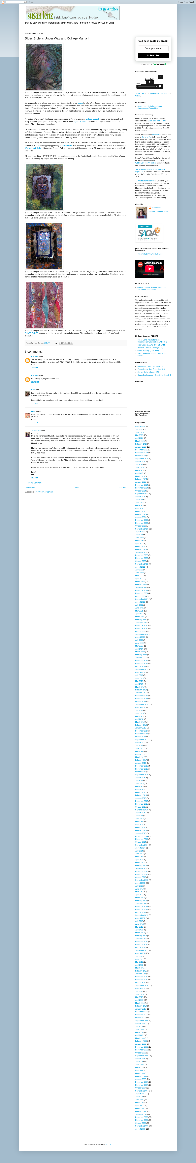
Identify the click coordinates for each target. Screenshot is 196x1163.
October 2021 (140, 596)
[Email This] (60, 343)
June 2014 (139, 854)
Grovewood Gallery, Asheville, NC (150, 366)
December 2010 (141, 977)
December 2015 (141, 801)
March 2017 (140, 757)
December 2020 (141, 625)
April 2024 (139, 508)
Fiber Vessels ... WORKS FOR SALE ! (151, 345)
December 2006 (141, 1117)
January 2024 (140, 517)
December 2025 (141, 450)
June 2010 (139, 994)
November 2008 (141, 1050)
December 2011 (141, 942)
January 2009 (140, 1044)
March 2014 (140, 863)
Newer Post (30, 488)
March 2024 (140, 511)
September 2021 (141, 599)
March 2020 (140, 652)
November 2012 (141, 909)
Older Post (122, 488)
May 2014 (139, 857)
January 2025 (140, 482)
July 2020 (139, 640)
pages (80, 103)
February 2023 (141, 549)
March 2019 (140, 687)
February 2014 (141, 866)
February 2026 (141, 444)
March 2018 (140, 722)
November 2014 (141, 839)
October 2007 (140, 1088)
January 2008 (140, 1079)
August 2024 (140, 497)
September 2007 (141, 1091)
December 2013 (141, 871)
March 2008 (140, 1073)
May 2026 (139, 435)
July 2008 (139, 1062)
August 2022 (140, 567)
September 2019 (141, 669)
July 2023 (139, 535)
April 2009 (139, 1035)
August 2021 (140, 602)
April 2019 (139, 684)
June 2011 (139, 959)
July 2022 (139, 570)
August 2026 (140, 426)
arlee (33, 411)
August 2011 (140, 953)
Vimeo (137, 96)
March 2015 (140, 827)
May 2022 (139, 576)
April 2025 (139, 473)
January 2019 (140, 693)
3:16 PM (34, 478)
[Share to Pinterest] (71, 343)
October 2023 (140, 526)
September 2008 (141, 1056)
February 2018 (141, 725)
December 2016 (141, 766)
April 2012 (139, 930)
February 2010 (141, 1006)
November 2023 (141, 523)
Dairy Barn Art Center (156, 121)
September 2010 (141, 986)
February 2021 (141, 620)
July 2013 (139, 886)
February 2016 (141, 795)
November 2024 (141, 488)
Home (76, 488)
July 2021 (139, 605)
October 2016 (140, 772)
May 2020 (139, 646)
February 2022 (141, 585)
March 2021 (140, 617)
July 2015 (139, 816)
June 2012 (139, 924)
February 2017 (141, 760)
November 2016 (141, 769)
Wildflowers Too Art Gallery (145, 163)
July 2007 (139, 1097)
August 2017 (140, 743)
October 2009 (140, 1018)
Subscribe (153, 55)
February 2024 (141, 514)
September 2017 (141, 740)
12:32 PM (35, 382)
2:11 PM (34, 403)
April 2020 (139, 649)
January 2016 (140, 798)
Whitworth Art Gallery (33, 148)
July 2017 (139, 745)
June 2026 (139, 432)
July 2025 (139, 465)
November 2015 (141, 804)
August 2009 (140, 1024)
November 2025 (141, 453)
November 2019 (141, 664)
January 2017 (140, 763)
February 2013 (141, 901)
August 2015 (140, 813)
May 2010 (139, 997)
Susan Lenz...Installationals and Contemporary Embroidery (149, 107)
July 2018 (139, 710)
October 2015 (140, 807)
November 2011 (141, 945)
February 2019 (141, 690)
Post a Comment (34, 483)
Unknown (35, 356)
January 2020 (140, 658)
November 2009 (141, 1015)
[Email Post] (56, 343)
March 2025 (140, 476)
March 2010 (140, 1003)
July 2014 (139, 851)
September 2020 (141, 634)
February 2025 (141, 479)
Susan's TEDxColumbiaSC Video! (150, 254)
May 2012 (139, 927)
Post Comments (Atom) (44, 492)
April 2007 (139, 1106)
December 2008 (141, 1047)
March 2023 (140, 546)
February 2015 (141, 830)
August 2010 (140, 988)
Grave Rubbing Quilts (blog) (148, 351)
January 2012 (140, 939)
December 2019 (141, 661)
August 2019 (140, 672)
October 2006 (140, 1123)
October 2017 (140, 737)
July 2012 (139, 921)
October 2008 (140, 1053)
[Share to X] (66, 343)
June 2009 (139, 1029)
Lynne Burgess (80, 121)
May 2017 (139, 751)
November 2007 (141, 1085)
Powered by (146, 64)
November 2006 (141, 1120)
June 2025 (139, 467)
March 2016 (140, 792)
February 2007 (141, 1111)
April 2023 (139, 544)
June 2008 (139, 1065)
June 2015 (139, 819)
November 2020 (141, 628)
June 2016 (139, 784)
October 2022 (140, 561)
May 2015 (139, 822)
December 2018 (141, 696)
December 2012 (141, 906)
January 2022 (140, 587)
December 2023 (141, 520)
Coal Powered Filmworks (158, 93)
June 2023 (139, 538)
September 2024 (141, 494)
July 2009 (139, 1026)
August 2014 (140, 848)
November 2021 (141, 593)
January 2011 (140, 974)
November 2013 (141, 874)
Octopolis (156, 135)
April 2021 (139, 614)
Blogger (108, 1144)
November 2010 (141, 980)
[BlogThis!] (63, 343)
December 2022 (141, 555)
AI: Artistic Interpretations (145, 181)
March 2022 (140, 582)
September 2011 (141, 950)
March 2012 (140, 933)
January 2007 (140, 1114)
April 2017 (139, 754)
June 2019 (139, 678)
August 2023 (140, 532)
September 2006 (141, 1126)
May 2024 (139, 505)
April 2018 (139, 719)
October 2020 (140, 631)
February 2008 (141, 1076)
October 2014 (140, 842)
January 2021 (140, 623)
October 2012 (140, 912)
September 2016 (141, 775)
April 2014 (139, 860)
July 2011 (139, 956)
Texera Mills (67, 145)
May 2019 (139, 681)
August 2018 (140, 707)
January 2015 (140, 833)
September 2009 (141, 1021)
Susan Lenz (36, 430)
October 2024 (140, 491)
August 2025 (140, 462)
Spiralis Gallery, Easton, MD (148, 372)
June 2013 (139, 889)
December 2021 (141, 590)
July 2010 (139, 991)
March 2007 (140, 1108)
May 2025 (139, 470)
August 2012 (140, 918)
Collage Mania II (92, 119)
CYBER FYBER (31, 333)
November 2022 (141, 558)
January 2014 (140, 868)
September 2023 (141, 529)
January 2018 (140, 728)
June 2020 (139, 643)
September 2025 (141, 459)
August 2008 (140, 1059)
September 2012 (141, 915)
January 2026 (140, 447)
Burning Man (147, 137)
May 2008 (139, 1067)
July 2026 (139, 429)
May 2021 (139, 611)
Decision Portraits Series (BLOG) (150, 348)
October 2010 (140, 983)
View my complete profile (158, 211)
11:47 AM (34, 423)
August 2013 (140, 883)
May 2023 (139, 541)
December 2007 (141, 1082)
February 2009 (141, 1041)
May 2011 (139, 962)
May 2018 (139, 716)
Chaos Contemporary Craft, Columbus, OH (154, 375)
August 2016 (140, 778)
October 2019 (140, 666)
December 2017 (141, 731)
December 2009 (141, 1012)
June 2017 (139, 748)
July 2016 (139, 781)
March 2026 (140, 441)
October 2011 (140, 947)
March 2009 (140, 1038)
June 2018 (139, 713)
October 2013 (140, 877)
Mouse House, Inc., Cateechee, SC (151, 369)
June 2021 (139, 608)
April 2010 (139, 1000)
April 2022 (139, 579)
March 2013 (140, 898)
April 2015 (139, 825)
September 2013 (141, 880)
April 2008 (139, 1070)
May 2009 (139, 1032)
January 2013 (140, 904)
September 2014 (141, 845)
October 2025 (140, 456)
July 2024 (139, 500)
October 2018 (140, 702)
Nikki (33, 390)
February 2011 (141, 971)
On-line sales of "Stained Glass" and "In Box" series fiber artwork (152, 289)
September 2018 (141, 705)
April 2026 (139, 438)
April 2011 (139, 965)
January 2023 (140, 552)
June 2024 (139, 503)
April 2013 (139, 895)
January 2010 (140, 1009)
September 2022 (141, 564)
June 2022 (139, 573)
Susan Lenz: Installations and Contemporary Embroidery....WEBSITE (152, 341)
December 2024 (141, 485)
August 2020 (140, 637)
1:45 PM (34, 368)
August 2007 (140, 1094)
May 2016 (139, 786)
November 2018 (141, 699)
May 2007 (139, 1103)
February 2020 (141, 655)
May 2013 (139, 892)
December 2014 (141, 836)
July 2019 (139, 675)
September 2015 (141, 810)
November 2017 (141, 734)
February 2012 (141, 936)
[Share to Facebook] (68, 343)
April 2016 (139, 789)
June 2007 (139, 1100)
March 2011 (139, 968)
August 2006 (140, 1129)
